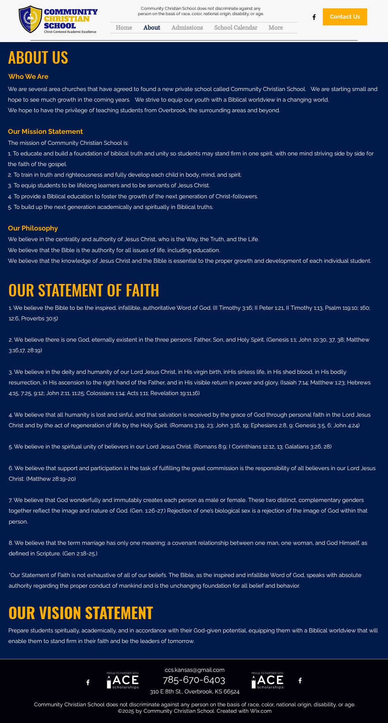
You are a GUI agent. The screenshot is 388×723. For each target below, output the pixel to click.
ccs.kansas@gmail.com (195, 670)
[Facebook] (314, 17)
